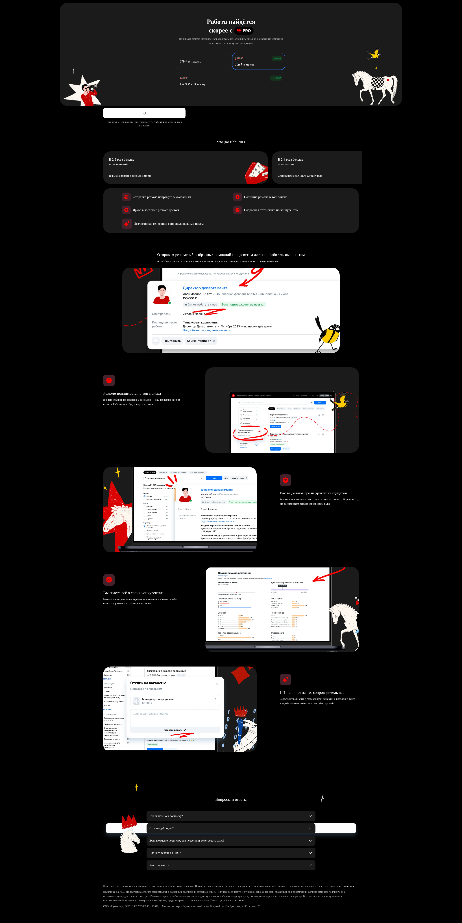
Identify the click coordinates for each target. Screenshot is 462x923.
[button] (231, 816)
